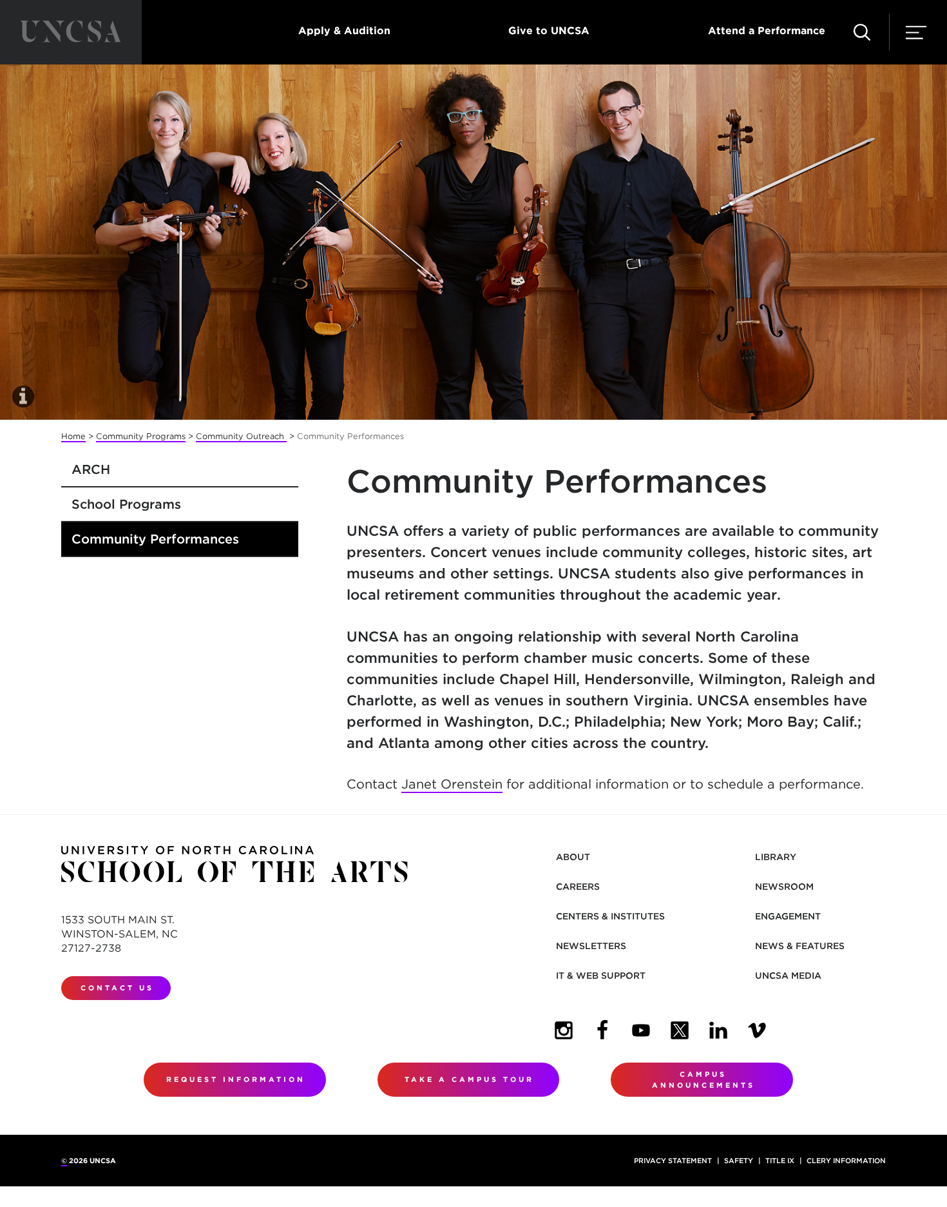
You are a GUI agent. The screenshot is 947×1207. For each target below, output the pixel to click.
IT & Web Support (601, 975)
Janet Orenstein (451, 784)
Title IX (779, 1160)
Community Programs (141, 436)
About (573, 857)
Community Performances (155, 539)
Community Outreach (241, 436)
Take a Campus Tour (469, 1079)
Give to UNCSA (548, 31)
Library (775, 857)
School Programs (126, 504)
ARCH (91, 469)
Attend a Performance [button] (766, 31)
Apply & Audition (344, 31)
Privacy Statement (673, 1160)
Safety (738, 1160)
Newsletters (591, 946)
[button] (861, 32)
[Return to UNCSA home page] (71, 32)
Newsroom (784, 886)
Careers (578, 886)
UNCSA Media (788, 975)
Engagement (788, 916)
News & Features (800, 946)
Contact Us (117, 987)
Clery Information (846, 1160)
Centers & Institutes (610, 916)
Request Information (235, 1079)
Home (73, 436)
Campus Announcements (703, 1080)
